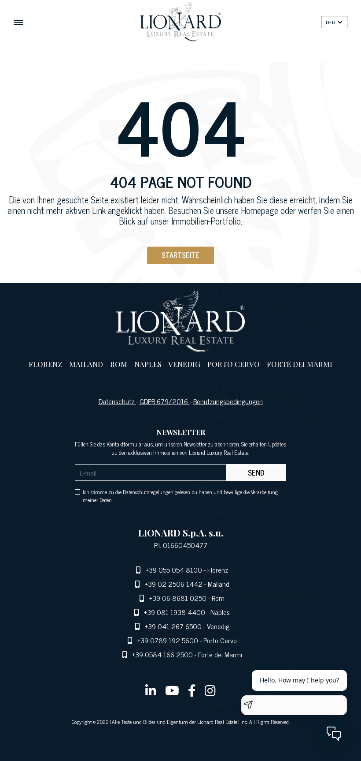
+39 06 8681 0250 (177, 598)
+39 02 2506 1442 (173, 583)
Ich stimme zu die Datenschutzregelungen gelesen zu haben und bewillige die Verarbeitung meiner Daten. (180, 496)
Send (256, 472)
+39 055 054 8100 (174, 569)
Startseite (180, 255)
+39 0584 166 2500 (162, 654)
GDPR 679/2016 (165, 401)
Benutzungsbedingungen (228, 401)
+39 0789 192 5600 (168, 640)
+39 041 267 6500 (173, 626)
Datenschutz (117, 401)
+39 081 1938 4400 (174, 612)
